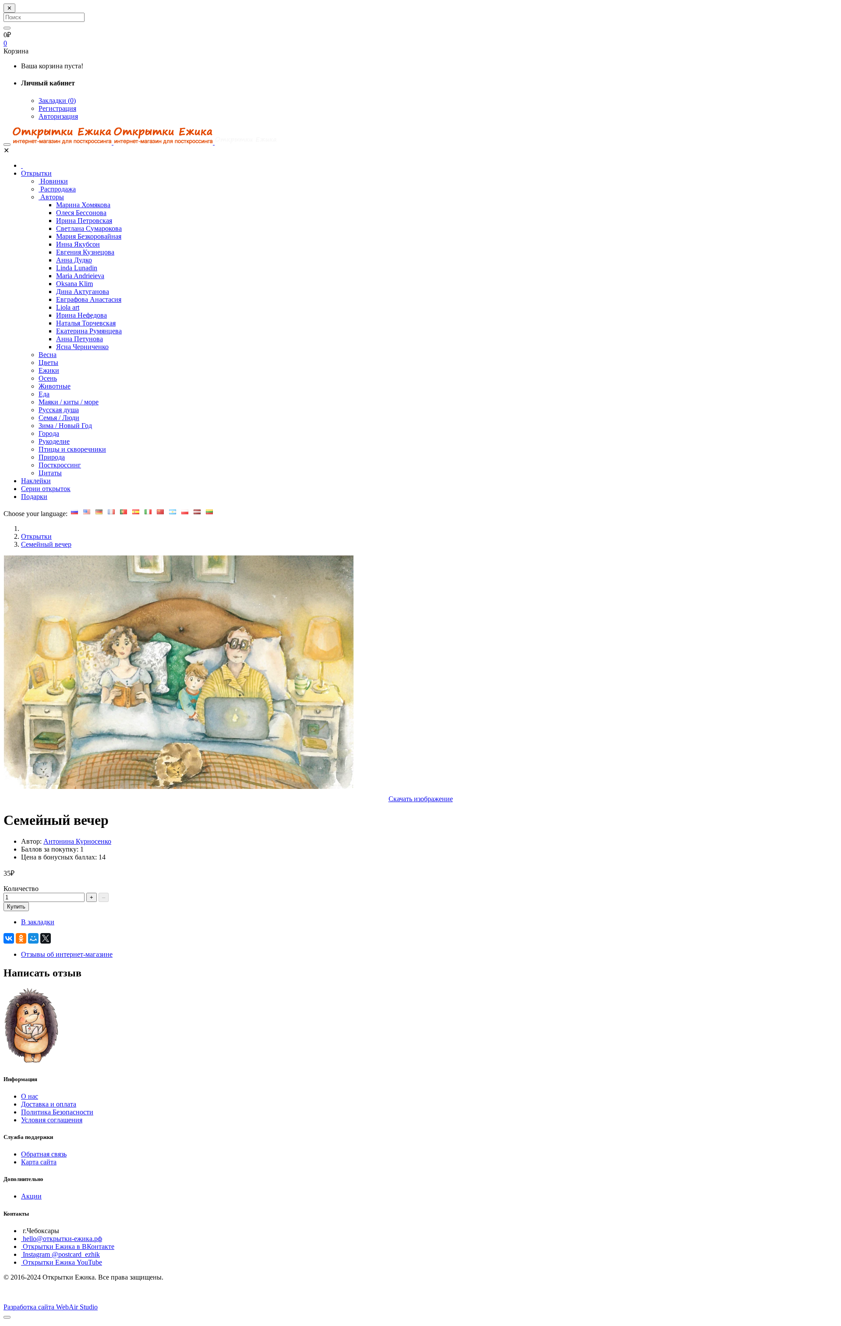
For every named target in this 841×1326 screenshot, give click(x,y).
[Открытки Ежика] (32, 1061)
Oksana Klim (74, 283)
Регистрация (57, 108)
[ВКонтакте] (9, 938)
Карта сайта (39, 1162)
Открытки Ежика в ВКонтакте (67, 1246)
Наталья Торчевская (86, 323)
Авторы (51, 197)
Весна (48, 354)
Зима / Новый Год (65, 425)
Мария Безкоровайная (88, 236)
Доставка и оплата (48, 1104)
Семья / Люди (59, 417)
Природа (52, 457)
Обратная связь (44, 1154)
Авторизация (58, 116)
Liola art (67, 307)
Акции (31, 1196)
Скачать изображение (421, 799)
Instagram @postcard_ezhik (60, 1254)
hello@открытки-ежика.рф (61, 1238)
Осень (48, 378)
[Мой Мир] (33, 938)
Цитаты (50, 473)
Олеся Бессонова (81, 212)
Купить (16, 906)
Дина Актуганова (82, 291)
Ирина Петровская (84, 220)
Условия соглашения (51, 1120)
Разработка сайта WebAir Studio (51, 1307)
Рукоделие (54, 441)
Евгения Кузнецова (85, 252)
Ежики (49, 370)
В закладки (37, 922)
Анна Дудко (74, 260)
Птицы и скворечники (72, 449)
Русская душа (59, 410)
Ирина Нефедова (81, 315)
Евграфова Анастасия (88, 299)
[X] (45, 938)
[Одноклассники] (21, 938)
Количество (21, 888)
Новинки (53, 181)
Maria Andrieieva (80, 275)
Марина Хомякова (83, 205)
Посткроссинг (60, 465)
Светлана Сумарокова (89, 228)
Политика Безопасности (57, 1112)
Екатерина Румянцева (89, 331)
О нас (29, 1096)
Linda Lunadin (76, 268)
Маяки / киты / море (69, 402)
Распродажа (57, 189)
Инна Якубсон (78, 244)
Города (49, 433)
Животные (55, 386)
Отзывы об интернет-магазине (67, 954)
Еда (44, 394)
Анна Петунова (79, 339)
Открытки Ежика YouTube (61, 1262)
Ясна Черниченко (82, 346)
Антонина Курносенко (77, 841)
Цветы (48, 362)
